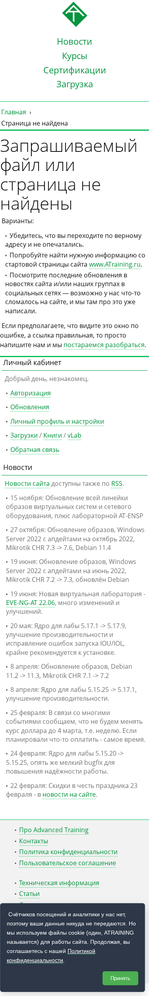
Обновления (29, 407)
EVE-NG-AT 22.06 (30, 602)
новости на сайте (69, 794)
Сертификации (74, 70)
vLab (74, 435)
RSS (116, 483)
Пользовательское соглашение (67, 862)
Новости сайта (27, 483)
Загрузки (24, 435)
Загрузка (74, 84)
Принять (120, 978)
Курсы (74, 55)
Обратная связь (34, 449)
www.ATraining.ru (115, 264)
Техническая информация (59, 882)
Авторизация (30, 393)
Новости (74, 41)
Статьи (29, 893)
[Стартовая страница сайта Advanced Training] (74, 24)
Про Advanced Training (54, 829)
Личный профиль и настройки (57, 421)
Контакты (33, 841)
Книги (52, 435)
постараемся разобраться (104, 344)
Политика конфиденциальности (68, 851)
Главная (13, 112)
